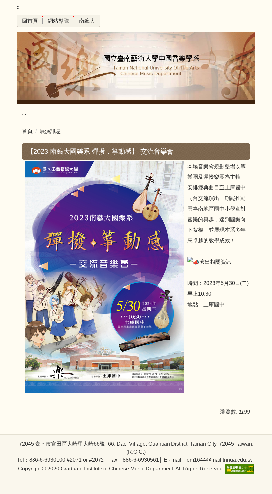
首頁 (27, 131)
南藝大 (87, 21)
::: (19, 7)
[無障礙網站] (239, 468)
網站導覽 (58, 21)
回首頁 (30, 21)
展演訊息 (50, 131)
